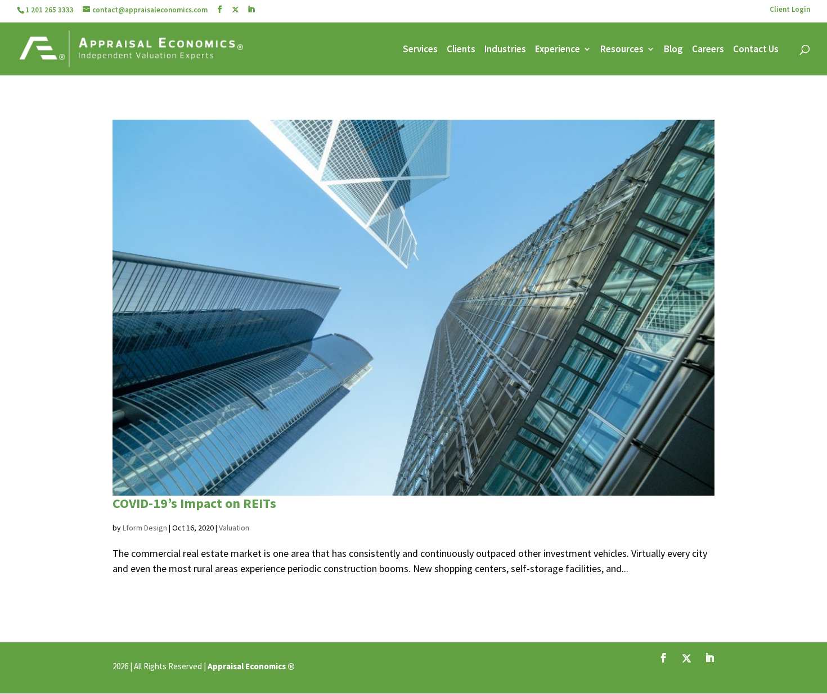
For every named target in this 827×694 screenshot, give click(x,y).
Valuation (234, 528)
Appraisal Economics (247, 666)
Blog (673, 50)
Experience (557, 50)
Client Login (790, 10)
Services (420, 50)
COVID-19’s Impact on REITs (194, 503)
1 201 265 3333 (49, 10)
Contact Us (756, 50)
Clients (461, 50)
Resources (622, 50)
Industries (505, 50)
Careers (708, 50)
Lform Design (145, 528)
